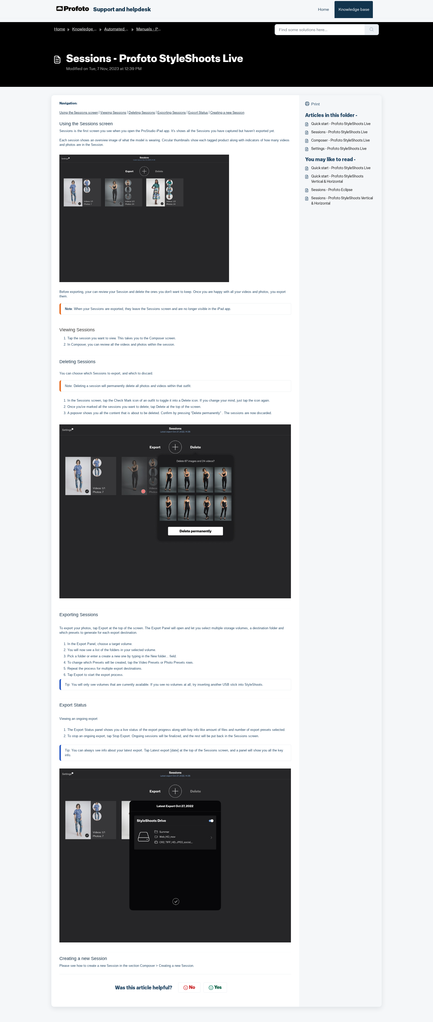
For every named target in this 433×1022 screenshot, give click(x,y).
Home (323, 9)
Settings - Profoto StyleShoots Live (339, 149)
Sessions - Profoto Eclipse (332, 190)
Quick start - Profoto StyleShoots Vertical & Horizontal (337, 179)
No (192, 987)
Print (315, 104)
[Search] (372, 29)
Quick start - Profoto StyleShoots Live (341, 124)
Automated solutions (123, 29)
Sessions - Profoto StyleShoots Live (339, 132)
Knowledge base (354, 9)
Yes (218, 987)
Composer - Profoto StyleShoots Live (340, 140)
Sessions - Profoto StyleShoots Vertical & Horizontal (342, 201)
